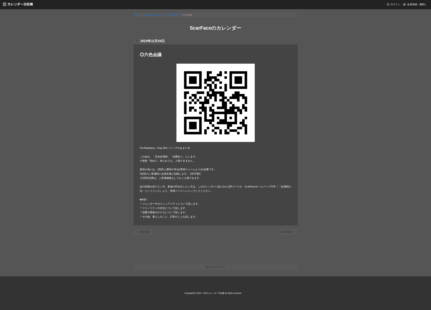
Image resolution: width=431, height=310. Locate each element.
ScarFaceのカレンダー (153, 15)
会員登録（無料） (415, 4)
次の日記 (287, 232)
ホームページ (215, 267)
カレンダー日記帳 (18, 4)
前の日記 (143, 232)
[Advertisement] (195, 250)
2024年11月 (172, 15)
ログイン (393, 4)
